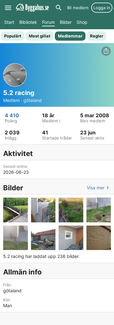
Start (9, 22)
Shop (82, 22)
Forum (48, 22)
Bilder (66, 22)
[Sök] (58, 7)
